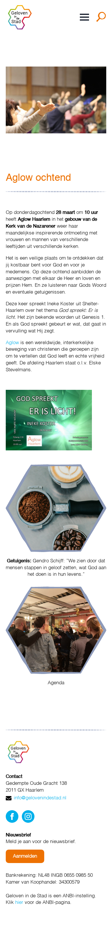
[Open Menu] (84, 17)
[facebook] (12, 816)
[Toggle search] (102, 18)
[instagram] (28, 816)
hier (19, 902)
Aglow (12, 342)
